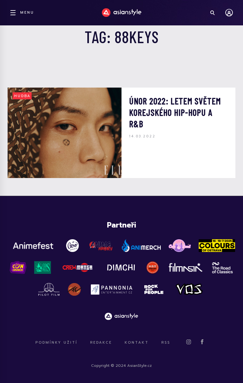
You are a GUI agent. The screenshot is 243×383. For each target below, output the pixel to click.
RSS (165, 342)
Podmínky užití (56, 342)
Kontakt (137, 342)
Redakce (101, 342)
